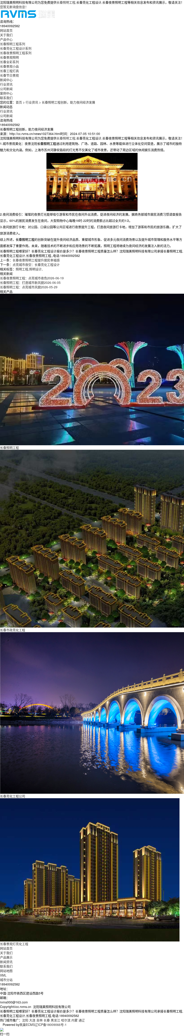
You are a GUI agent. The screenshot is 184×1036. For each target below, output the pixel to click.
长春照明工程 (66, 2)
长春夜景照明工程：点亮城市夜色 (32, 278)
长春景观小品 (9, 66)
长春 (47, 1020)
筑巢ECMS (27, 1024)
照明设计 (35, 269)
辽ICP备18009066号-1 (51, 1024)
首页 (19, 102)
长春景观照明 (9, 57)
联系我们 (6, 966)
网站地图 (6, 970)
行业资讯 (6, 84)
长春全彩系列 (9, 62)
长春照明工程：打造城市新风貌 (30, 282)
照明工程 (22, 269)
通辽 (82, 1020)
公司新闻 (6, 88)
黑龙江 (55, 1020)
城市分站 (6, 979)
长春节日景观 (9, 75)
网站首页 (6, 948)
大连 (32, 1020)
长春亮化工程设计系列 (15, 48)
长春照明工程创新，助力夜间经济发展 (68, 102)
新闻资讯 (6, 961)
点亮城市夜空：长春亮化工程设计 (36, 264)
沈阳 (25, 1020)
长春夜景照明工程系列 (15, 53)
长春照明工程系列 (12, 44)
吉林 (39, 1020)
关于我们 (6, 952)
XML (3, 975)
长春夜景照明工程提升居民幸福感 (36, 260)
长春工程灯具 (9, 70)
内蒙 (74, 1020)
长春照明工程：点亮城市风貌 (28, 287)
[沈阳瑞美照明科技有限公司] (28, 13)
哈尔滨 (65, 1020)
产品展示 (6, 957)
